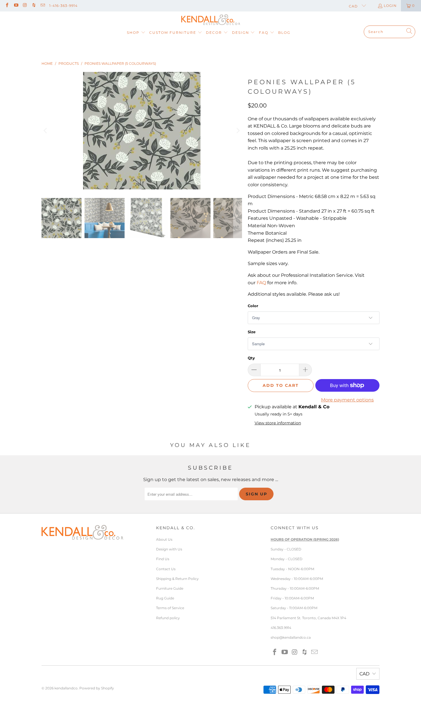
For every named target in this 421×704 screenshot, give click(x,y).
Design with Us (169, 549)
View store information (278, 423)
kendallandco (66, 688)
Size (251, 332)
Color (253, 305)
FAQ (261, 282)
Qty (251, 358)
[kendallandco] (210, 20)
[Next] (237, 130)
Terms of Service (170, 608)
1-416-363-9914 (63, 5)
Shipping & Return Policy (177, 578)
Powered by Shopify (96, 688)
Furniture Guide (169, 588)
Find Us (162, 559)
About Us (164, 539)
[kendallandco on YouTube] (15, 5)
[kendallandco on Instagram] (24, 5)
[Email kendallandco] (42, 5)
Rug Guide (165, 598)
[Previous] (45, 130)
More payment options (347, 400)
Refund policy (168, 618)
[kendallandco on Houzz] (33, 5)
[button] (136, 33)
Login (390, 5)
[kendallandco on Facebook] (6, 5)
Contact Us (166, 569)
